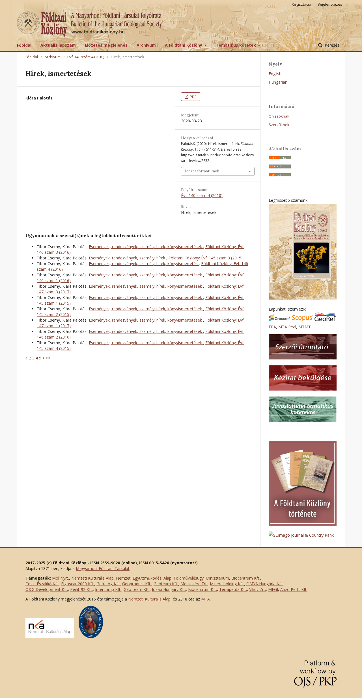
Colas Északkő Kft (41, 583)
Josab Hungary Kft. (169, 589)
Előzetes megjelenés (106, 45)
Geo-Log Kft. (108, 583)
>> (48, 358)
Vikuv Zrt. (257, 589)
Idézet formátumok (202, 171)
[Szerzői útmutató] (303, 358)
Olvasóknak (279, 116)
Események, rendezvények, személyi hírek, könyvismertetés (144, 263)
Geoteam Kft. (166, 583)
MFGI (273, 589)
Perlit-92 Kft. (81, 589)
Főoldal (24, 45)
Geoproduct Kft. (136, 583)
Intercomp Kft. (108, 589)
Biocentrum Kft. (245, 578)
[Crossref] (279, 319)
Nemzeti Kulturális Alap (92, 578)
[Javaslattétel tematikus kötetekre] (303, 420)
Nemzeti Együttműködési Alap (143, 578)
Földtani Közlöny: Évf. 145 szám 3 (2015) (206, 258)
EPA (272, 327)
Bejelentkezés (330, 4)
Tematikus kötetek (236, 45)
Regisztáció (301, 4)
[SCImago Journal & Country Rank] (301, 535)
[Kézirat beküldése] (303, 389)
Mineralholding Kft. (227, 583)
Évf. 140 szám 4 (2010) (85, 56)
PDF (192, 96)
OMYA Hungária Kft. (264, 583)
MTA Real (287, 327)
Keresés (331, 45)
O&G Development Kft (46, 589)
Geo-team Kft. (137, 589)
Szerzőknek (279, 124)
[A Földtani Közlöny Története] (303, 524)
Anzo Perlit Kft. (293, 589)
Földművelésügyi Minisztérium (201, 578)
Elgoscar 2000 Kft (77, 583)
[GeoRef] (325, 319)
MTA (205, 599)
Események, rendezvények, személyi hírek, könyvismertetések (146, 246)
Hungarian (278, 82)
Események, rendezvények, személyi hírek (127, 258)
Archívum (146, 45)
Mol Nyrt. (60, 578)
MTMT (304, 327)
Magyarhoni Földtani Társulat (103, 568)
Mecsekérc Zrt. (194, 583)
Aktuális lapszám (58, 45)
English (275, 73)
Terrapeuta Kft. (233, 589)
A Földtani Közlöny (184, 45)
